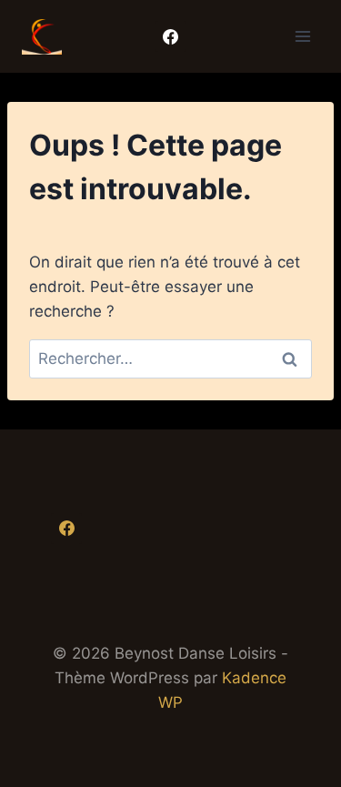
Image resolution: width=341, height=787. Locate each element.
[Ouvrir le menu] (302, 36)
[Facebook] (170, 36)
